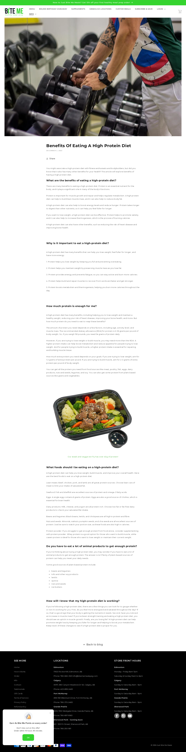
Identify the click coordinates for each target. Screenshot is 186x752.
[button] (161, 8)
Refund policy (20, 707)
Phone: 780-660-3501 (63, 676)
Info (15, 680)
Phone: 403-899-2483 (63, 689)
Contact (17, 685)
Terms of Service (21, 698)
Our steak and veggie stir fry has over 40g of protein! (93, 457)
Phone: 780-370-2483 (63, 702)
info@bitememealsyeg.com (85, 676)
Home (17, 667)
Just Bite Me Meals (164, 745)
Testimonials (19, 689)
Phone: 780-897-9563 (63, 715)
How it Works (19, 672)
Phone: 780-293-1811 (62, 728)
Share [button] (52, 158)
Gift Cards (18, 693)
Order (16, 676)
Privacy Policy (20, 702)
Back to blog (94, 644)
